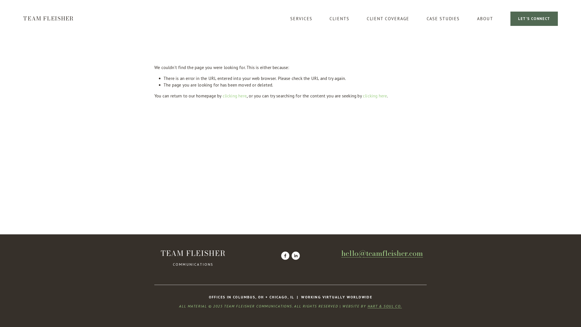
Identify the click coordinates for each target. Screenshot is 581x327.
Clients (339, 18)
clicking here (235, 96)
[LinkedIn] (296, 256)
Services (301, 18)
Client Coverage (388, 18)
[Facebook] (285, 256)
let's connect (534, 18)
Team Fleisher (48, 18)
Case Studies (443, 18)
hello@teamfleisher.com (382, 253)
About (485, 18)
